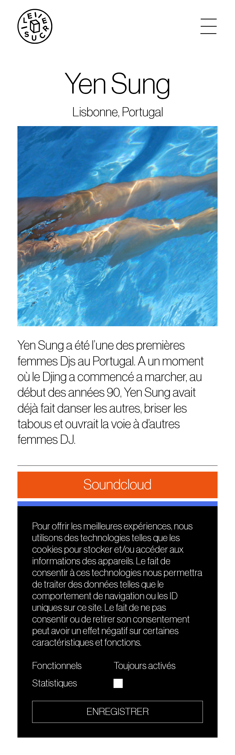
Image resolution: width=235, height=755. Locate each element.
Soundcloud (117, 484)
